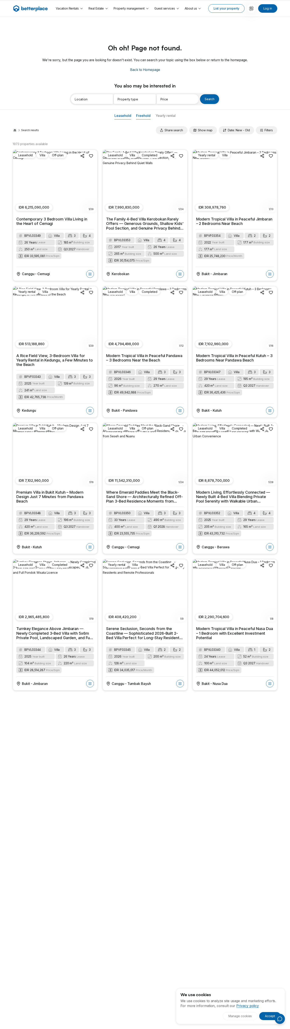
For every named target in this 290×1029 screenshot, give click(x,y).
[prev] (18, 181)
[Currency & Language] (251, 8)
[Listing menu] (90, 274)
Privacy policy (247, 1006)
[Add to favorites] (91, 155)
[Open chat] (280, 1019)
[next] (91, 181)
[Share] (82, 155)
